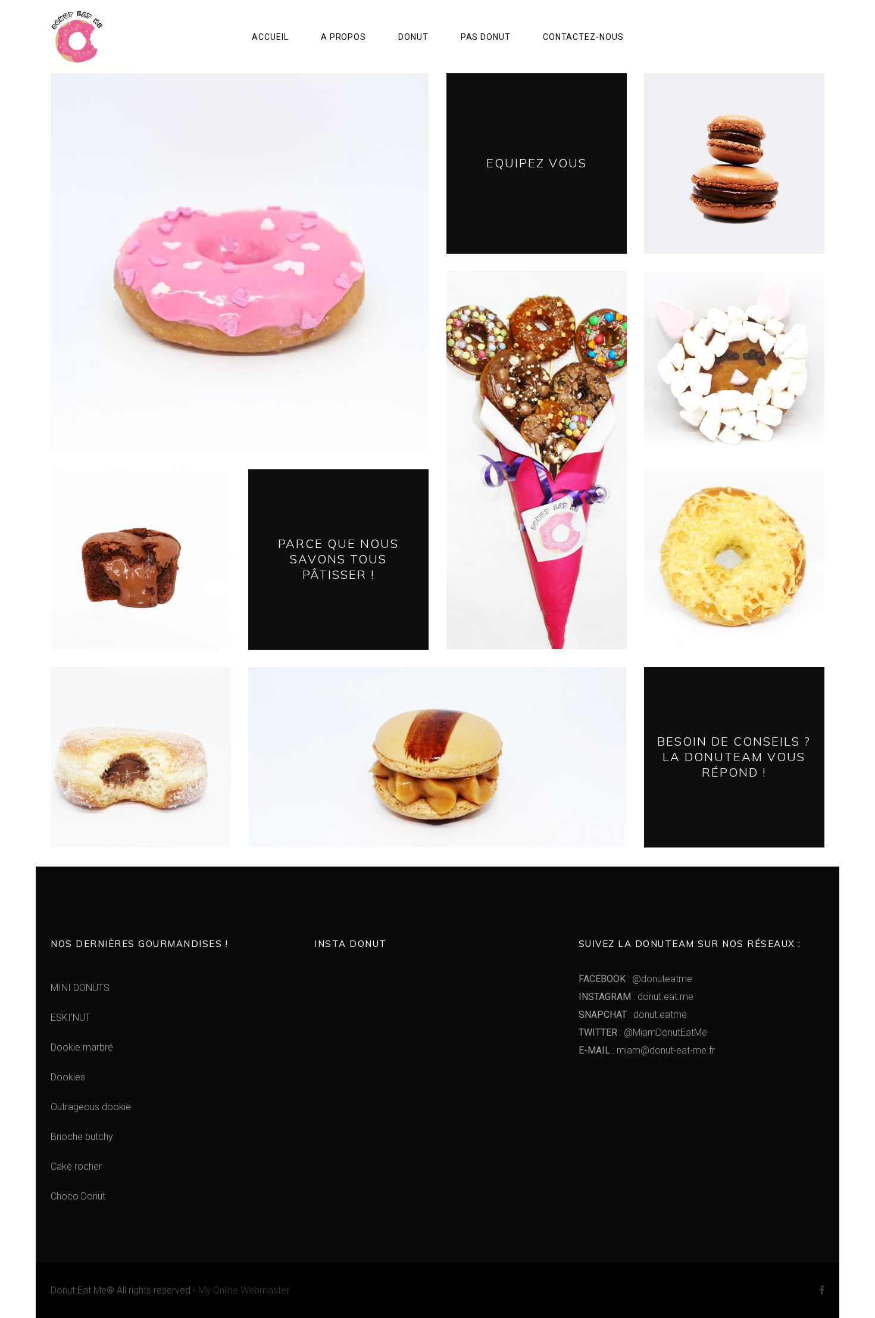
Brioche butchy (82, 1136)
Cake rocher (76, 1166)
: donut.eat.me (636, 996)
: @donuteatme (635, 978)
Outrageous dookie (91, 1107)
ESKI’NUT (70, 1017)
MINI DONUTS (80, 987)
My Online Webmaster (243, 1290)
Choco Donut (78, 1196)
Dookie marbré (82, 1047)
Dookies (68, 1077)
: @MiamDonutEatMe (643, 1032)
